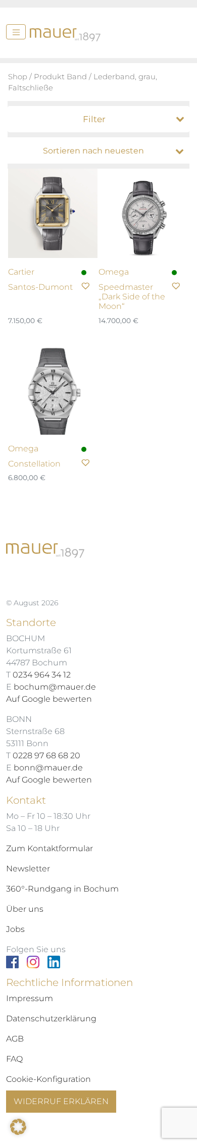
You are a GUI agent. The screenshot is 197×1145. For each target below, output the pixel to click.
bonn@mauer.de (48, 767)
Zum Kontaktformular (49, 848)
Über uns (24, 909)
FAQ (14, 1059)
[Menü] (16, 31)
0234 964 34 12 (42, 675)
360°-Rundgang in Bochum (62, 889)
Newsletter (28, 868)
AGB (15, 1039)
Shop (17, 76)
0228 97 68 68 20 (46, 755)
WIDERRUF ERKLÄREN (61, 1101)
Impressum (29, 998)
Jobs (15, 929)
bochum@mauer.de (55, 687)
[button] (18, 1127)
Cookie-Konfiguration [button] (48, 1079)
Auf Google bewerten (49, 699)
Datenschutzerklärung (51, 1018)
